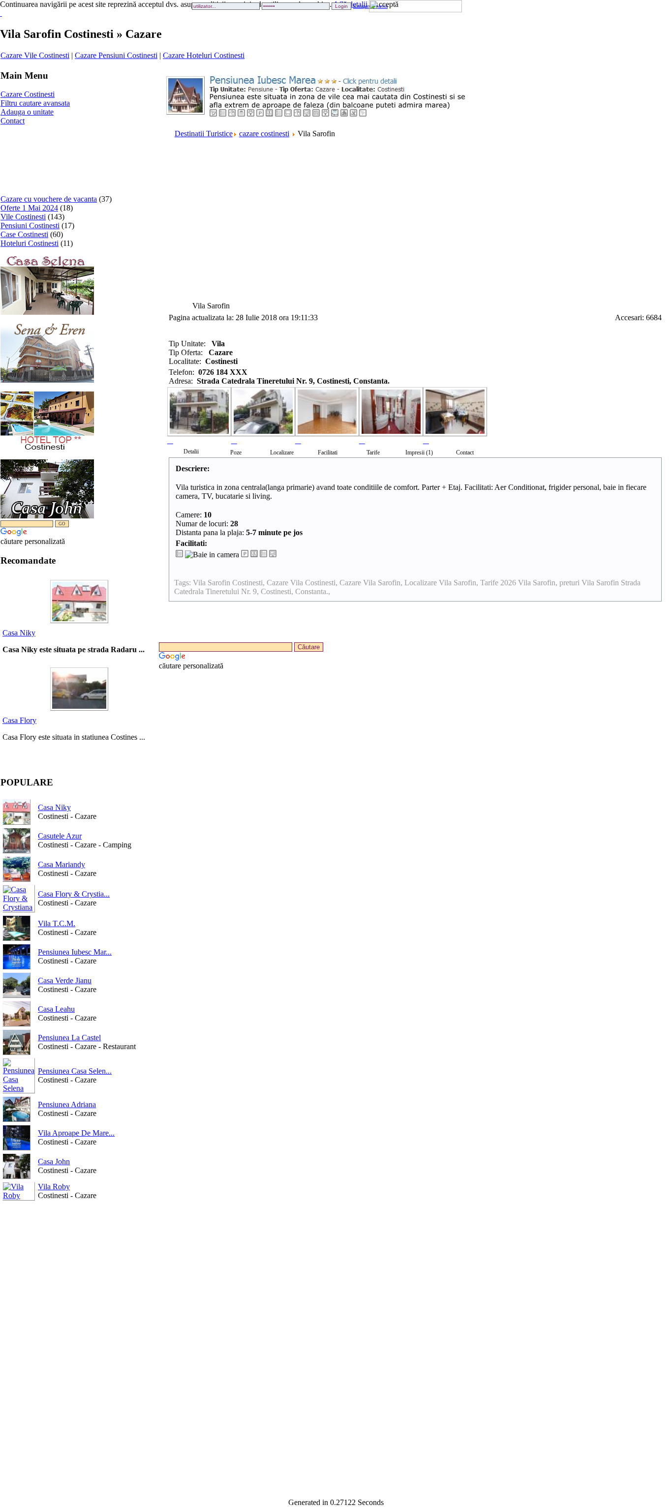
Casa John (54, 1161)
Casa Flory (19, 720)
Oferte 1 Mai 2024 (29, 208)
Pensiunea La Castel (69, 1037)
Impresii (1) (419, 452)
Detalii (191, 451)
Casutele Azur (60, 836)
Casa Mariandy (61, 864)
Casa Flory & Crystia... (74, 894)
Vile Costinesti (23, 216)
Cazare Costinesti (27, 94)
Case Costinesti (24, 234)
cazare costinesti (264, 133)
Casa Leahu (56, 1009)
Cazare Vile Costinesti (34, 55)
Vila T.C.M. (56, 923)
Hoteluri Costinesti (29, 243)
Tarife (373, 452)
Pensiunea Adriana (67, 1104)
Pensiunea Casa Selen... (75, 1071)
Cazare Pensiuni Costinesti (116, 55)
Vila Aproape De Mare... (76, 1133)
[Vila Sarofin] (199, 416)
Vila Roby (54, 1186)
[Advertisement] (31, 156)
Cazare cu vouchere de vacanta (48, 199)
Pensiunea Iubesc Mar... (75, 952)
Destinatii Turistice (204, 133)
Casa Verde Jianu (65, 980)
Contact (12, 121)
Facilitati (327, 452)
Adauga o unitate (27, 112)
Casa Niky (18, 633)
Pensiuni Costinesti (30, 225)
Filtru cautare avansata (35, 103)
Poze (236, 452)
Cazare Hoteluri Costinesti (203, 55)
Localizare (282, 452)
